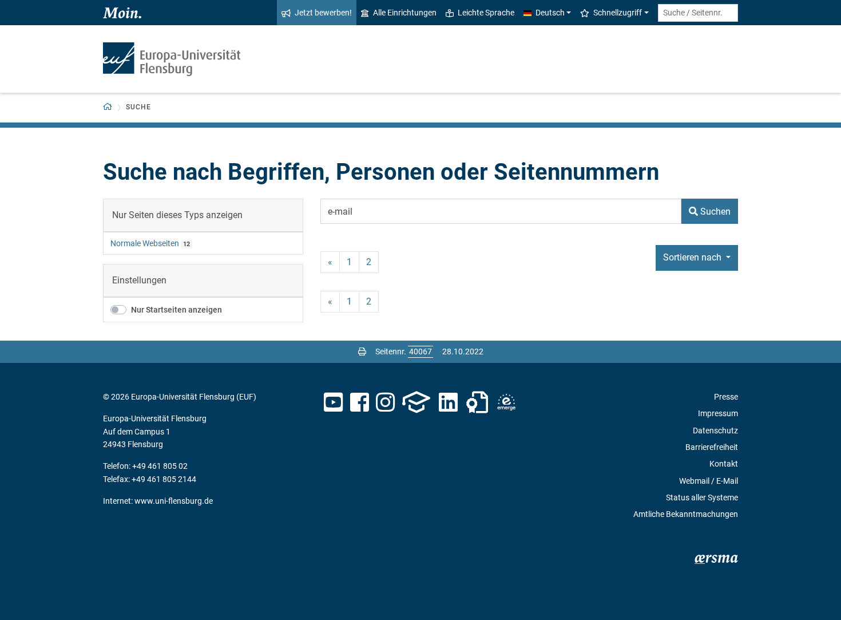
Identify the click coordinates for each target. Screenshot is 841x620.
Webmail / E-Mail (708, 480)
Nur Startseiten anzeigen (176, 309)
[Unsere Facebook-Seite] (359, 402)
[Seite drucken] (362, 351)
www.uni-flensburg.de (173, 501)
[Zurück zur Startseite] (171, 59)
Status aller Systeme (702, 497)
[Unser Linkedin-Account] (448, 402)
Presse (726, 396)
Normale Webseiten (144, 243)
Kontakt (723, 463)
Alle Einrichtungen (405, 12)
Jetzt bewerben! (323, 12)
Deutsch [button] (550, 12)
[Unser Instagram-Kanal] (385, 402)
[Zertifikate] (477, 402)
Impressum (718, 413)
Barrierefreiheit (711, 447)
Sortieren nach (693, 257)
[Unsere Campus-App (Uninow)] (416, 402)
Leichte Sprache (486, 12)
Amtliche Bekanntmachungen (685, 514)
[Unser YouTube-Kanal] (333, 402)
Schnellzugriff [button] (617, 12)
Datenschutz (715, 430)
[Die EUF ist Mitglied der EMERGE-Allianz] (506, 402)
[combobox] (698, 13)
